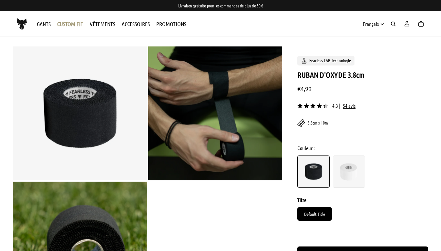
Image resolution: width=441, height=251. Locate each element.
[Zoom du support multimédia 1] (80, 113)
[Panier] (421, 24)
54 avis (349, 106)
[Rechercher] (393, 24)
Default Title (314, 214)
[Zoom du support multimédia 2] (215, 113)
